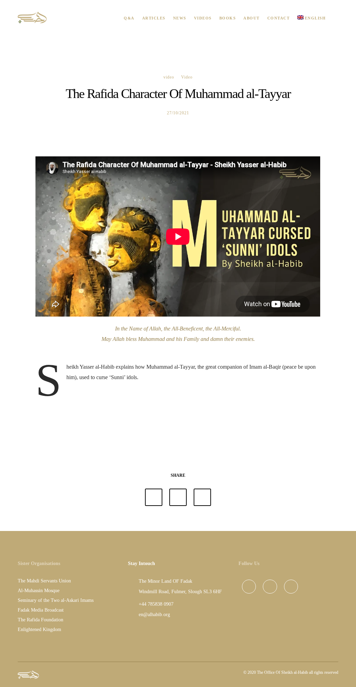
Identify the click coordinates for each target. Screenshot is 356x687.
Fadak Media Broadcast (41, 610)
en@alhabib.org (154, 614)
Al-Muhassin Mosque (38, 590)
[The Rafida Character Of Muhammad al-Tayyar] (153, 497)
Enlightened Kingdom (39, 629)
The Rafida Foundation (40, 619)
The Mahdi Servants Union (44, 580)
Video (187, 77)
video (168, 77)
